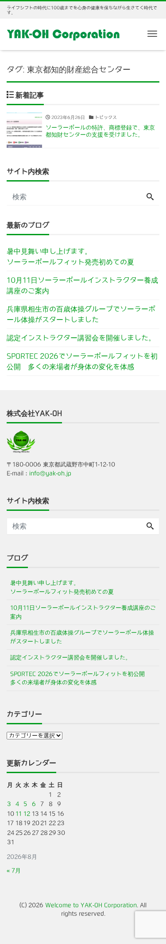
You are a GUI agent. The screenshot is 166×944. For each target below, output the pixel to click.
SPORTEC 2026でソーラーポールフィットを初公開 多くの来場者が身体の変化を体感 (82, 361)
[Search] (150, 197)
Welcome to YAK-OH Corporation (91, 905)
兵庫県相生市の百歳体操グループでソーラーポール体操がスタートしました (81, 314)
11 (18, 814)
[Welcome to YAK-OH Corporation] (63, 33)
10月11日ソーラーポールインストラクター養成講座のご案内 (82, 285)
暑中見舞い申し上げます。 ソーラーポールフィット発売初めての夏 (83, 256)
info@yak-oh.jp (50, 473)
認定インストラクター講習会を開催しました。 (81, 337)
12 (26, 814)
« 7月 (14, 870)
